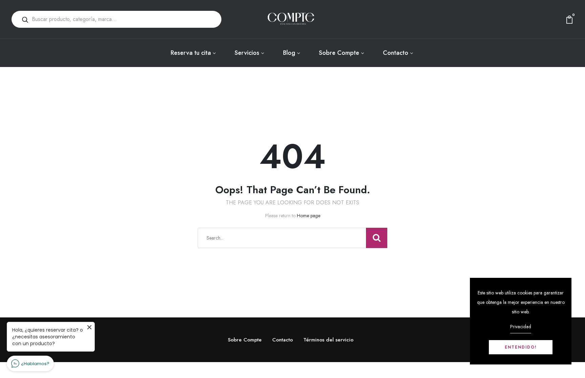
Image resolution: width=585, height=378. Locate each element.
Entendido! (521, 347)
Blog (289, 52)
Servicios (247, 52)
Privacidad (520, 326)
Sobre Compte (339, 52)
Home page (308, 215)
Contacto (395, 52)
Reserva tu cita (191, 52)
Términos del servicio (328, 339)
